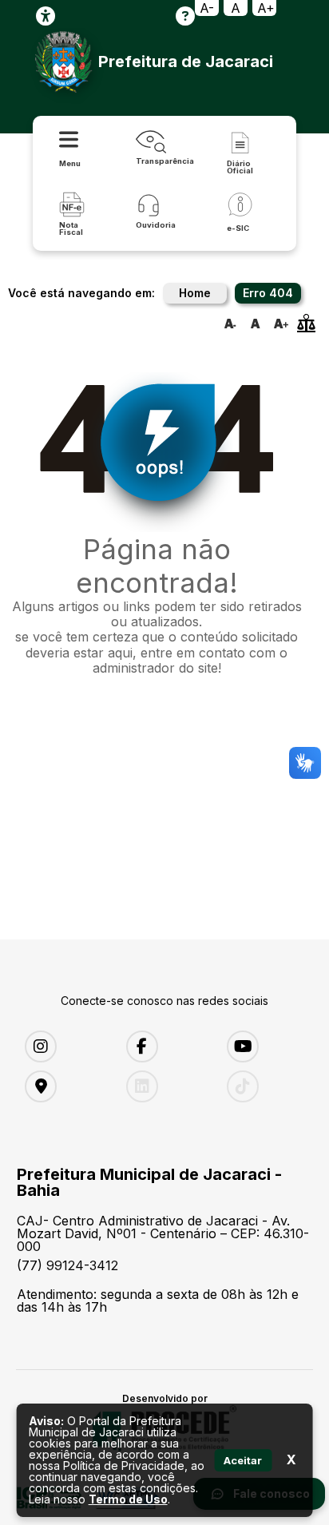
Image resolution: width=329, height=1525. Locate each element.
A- (207, 8)
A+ (266, 8)
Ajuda (185, 16)
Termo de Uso (128, 1499)
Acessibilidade (45, 16)
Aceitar (243, 1460)
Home (195, 293)
